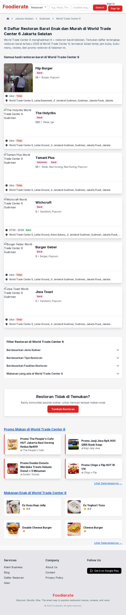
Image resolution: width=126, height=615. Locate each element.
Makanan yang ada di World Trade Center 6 (35, 373)
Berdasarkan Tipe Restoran (24, 358)
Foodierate (15, 6)
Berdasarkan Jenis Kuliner (24, 350)
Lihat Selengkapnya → (108, 483)
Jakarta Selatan (24, 18)
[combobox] (59, 7)
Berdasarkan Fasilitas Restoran (27, 365)
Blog (7, 572)
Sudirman (44, 18)
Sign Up (115, 8)
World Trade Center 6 (68, 18)
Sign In (111, 3)
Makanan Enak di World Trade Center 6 (35, 493)
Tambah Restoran (63, 409)
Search (100, 7)
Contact (50, 572)
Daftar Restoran (14, 577)
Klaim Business (13, 567)
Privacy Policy (54, 577)
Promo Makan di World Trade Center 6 (34, 429)
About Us (51, 567)
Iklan (7, 583)
